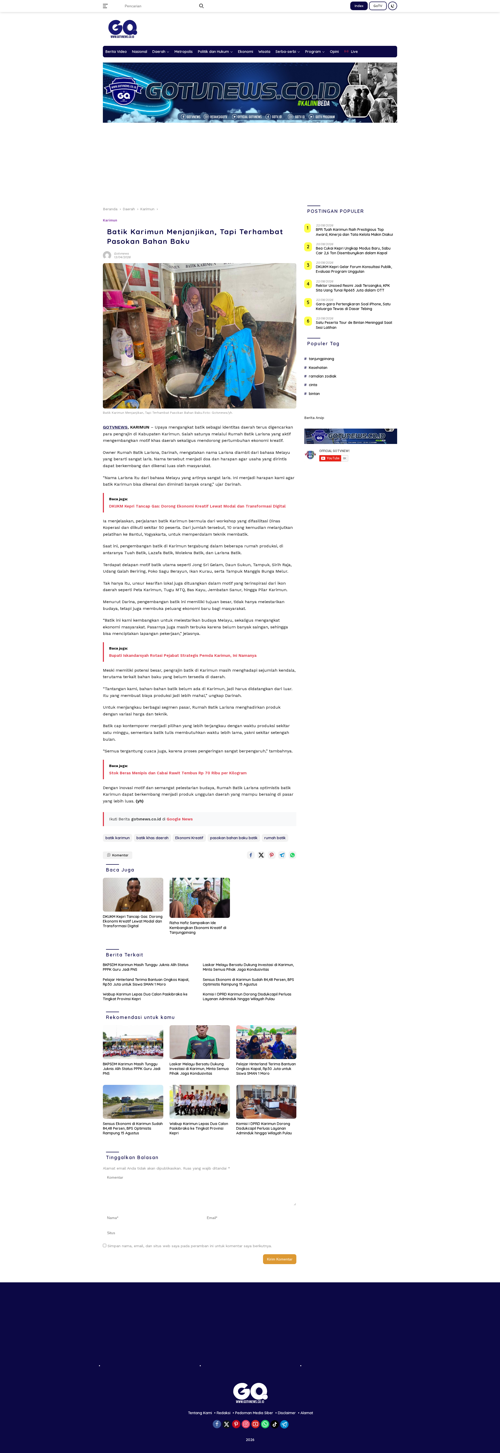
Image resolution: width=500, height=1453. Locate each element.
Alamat (307, 1413)
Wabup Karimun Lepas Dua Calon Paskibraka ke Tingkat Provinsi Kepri (145, 996)
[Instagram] (246, 1424)
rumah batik (275, 838)
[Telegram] (284, 1424)
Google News (180, 819)
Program (313, 51)
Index (359, 6)
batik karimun (117, 838)
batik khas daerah (152, 838)
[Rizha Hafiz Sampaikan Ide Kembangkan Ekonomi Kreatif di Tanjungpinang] (200, 898)
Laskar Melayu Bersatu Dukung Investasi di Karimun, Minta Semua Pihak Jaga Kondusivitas (248, 967)
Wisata (264, 51)
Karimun (110, 220)
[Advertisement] (250, 161)
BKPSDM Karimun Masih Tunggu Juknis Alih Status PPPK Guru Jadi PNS (146, 967)
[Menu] (106, 6)
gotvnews (121, 253)
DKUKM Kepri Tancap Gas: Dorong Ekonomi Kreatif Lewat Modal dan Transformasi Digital (197, 506)
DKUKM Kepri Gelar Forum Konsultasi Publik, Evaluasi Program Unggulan (354, 269)
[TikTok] (275, 1424)
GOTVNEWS (115, 427)
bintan (314, 393)
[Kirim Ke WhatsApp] (292, 855)
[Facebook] (217, 1424)
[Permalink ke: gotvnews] (107, 255)
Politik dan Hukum (213, 51)
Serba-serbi (286, 51)
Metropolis (183, 51)
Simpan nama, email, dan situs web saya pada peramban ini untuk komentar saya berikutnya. (190, 1246)
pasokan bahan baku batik (234, 838)
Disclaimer (287, 1413)
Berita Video (116, 51)
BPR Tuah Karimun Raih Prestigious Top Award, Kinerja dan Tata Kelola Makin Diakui (354, 232)
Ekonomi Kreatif (189, 838)
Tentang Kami (200, 1413)
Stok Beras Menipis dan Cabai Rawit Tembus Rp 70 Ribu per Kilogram (178, 773)
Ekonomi (245, 51)
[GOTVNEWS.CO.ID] (122, 29)
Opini (334, 51)
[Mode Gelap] (392, 6)
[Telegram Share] (282, 855)
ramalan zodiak (322, 376)
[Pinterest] (236, 1424)
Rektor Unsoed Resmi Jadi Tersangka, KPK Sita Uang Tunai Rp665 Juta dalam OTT (353, 288)
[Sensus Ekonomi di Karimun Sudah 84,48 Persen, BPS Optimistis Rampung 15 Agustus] (133, 1102)
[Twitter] (226, 1424)
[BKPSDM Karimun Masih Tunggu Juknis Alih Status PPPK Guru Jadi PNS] (133, 1042)
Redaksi (223, 1413)
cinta (313, 384)
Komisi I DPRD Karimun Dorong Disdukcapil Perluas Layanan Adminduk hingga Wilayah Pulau (247, 996)
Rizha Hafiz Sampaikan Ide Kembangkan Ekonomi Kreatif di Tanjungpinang (198, 927)
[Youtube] (255, 1424)
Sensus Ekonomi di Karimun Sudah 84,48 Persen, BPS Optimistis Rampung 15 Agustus (248, 982)
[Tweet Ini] (261, 855)
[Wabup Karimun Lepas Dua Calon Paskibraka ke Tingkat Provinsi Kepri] (200, 1102)
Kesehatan (318, 367)
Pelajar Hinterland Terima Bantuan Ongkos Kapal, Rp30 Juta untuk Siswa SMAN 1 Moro (146, 982)
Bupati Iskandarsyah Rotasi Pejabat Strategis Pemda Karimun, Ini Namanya (183, 655)
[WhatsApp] (265, 1424)
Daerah (158, 51)
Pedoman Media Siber (254, 1413)
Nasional (139, 51)
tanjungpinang (321, 358)
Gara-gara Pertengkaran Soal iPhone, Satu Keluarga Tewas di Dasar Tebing (353, 306)
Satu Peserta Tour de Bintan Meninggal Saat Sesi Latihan (354, 325)
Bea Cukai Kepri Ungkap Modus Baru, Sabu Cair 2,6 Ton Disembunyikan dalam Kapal (353, 250)
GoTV (377, 6)
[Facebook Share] (251, 855)
